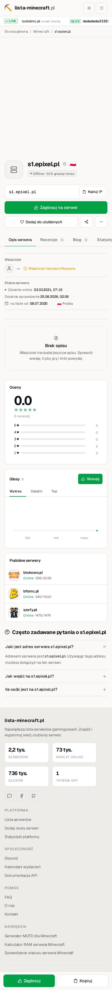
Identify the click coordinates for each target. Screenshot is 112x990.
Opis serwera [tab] (20, 239)
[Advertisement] (56, 96)
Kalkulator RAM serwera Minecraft (35, 944)
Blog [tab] (80, 239)
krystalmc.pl (28, 21)
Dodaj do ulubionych (44, 221)
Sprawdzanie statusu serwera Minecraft (39, 952)
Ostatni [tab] (37, 491)
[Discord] (9, 796)
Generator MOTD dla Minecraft (31, 935)
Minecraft (41, 31)
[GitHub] (33, 796)
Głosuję (93, 478)
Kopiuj (86, 980)
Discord (11, 858)
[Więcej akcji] (101, 222)
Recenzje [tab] (51, 239)
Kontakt (11, 914)
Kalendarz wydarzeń (23, 866)
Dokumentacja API (21, 875)
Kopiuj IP (95, 191)
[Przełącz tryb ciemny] (89, 8)
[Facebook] (21, 796)
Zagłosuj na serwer (59, 207)
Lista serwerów (18, 819)
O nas (10, 905)
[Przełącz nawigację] (101, 8)
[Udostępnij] (86, 222)
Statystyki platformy (22, 836)
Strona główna (16, 31)
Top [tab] (54, 491)
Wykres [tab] (15, 491)
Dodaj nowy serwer (22, 828)
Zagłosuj (32, 980)
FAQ (8, 897)
